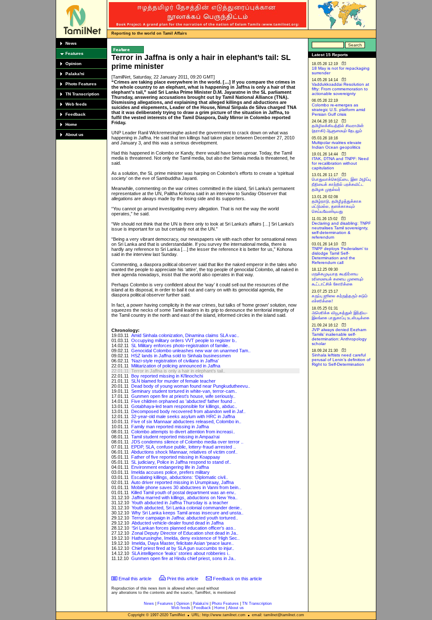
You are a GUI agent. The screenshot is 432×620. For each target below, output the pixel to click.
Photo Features (81, 84)
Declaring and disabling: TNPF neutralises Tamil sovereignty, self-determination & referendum (341, 230)
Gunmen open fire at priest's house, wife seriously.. (183, 396)
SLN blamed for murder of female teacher (173, 380)
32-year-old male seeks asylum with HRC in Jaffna (183, 416)
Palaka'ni (74, 73)
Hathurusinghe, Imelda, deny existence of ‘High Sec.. (186, 538)
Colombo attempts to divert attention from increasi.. (183, 431)
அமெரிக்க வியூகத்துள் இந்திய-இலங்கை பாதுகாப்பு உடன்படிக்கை (341, 315)
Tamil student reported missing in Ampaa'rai (175, 436)
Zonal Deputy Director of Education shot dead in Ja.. (185, 533)
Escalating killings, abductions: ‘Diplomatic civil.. (179, 477)
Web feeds (76, 104)
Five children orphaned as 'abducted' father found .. (183, 401)
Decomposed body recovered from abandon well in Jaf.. (188, 411)
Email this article (135, 578)
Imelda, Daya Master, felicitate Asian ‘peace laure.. (183, 543)
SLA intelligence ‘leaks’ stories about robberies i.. (181, 553)
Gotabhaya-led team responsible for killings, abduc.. (184, 406)
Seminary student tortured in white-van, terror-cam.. (184, 391)
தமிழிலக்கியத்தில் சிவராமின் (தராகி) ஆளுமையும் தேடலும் (338, 128)
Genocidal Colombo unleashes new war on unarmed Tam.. (191, 350)
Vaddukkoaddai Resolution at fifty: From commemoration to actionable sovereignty (340, 89)
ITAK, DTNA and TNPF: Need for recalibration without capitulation (340, 163)
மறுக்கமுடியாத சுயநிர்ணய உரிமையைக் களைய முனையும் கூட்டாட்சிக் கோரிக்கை (337, 279)
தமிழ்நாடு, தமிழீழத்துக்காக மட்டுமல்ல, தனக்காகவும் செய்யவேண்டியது (337, 206)
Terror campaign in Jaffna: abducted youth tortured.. (185, 517)
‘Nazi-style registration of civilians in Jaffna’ (175, 360)
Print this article (182, 578)
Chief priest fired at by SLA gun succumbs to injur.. (183, 548)
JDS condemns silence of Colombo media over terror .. (187, 441)
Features (74, 53)
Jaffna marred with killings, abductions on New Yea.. (185, 497)
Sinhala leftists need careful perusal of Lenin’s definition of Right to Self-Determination (341, 360)
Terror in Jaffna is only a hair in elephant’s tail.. (178, 370)
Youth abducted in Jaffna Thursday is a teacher (180, 502)
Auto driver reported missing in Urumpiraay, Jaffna (182, 482)
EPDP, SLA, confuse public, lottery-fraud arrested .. (183, 446)
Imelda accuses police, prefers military (170, 472)
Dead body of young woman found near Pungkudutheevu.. (190, 386)
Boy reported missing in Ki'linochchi (167, 375)
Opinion (73, 63)
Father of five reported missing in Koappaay (175, 457)
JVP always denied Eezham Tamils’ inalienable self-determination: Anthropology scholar (339, 336)
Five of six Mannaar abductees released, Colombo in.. (186, 421)
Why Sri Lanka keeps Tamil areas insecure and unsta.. (187, 512)
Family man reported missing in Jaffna (170, 426)
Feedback (75, 114)
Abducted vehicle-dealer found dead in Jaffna (178, 522)
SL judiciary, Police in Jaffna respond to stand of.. (181, 462)
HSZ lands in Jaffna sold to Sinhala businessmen (181, 355)
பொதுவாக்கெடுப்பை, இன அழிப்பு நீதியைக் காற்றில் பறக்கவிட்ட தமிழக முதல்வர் (341, 184)
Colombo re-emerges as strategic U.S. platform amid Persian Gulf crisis (338, 110)
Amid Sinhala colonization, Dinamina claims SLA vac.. (185, 335)
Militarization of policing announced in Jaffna (175, 365)
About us (74, 134)
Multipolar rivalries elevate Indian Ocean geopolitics (337, 145)
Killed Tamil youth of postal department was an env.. (183, 492)
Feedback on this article (237, 578)
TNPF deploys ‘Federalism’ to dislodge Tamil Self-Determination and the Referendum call (340, 255)
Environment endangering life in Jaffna (170, 467)
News (71, 43)
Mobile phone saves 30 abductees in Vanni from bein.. (186, 487)
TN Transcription (82, 94)
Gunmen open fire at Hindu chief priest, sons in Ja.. (183, 558)
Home (71, 124)
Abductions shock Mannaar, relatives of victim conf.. (184, 451)
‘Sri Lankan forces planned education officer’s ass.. (184, 527)
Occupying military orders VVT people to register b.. (184, 340)
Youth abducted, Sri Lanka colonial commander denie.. (187, 507)
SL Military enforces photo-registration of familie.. (180, 345)
